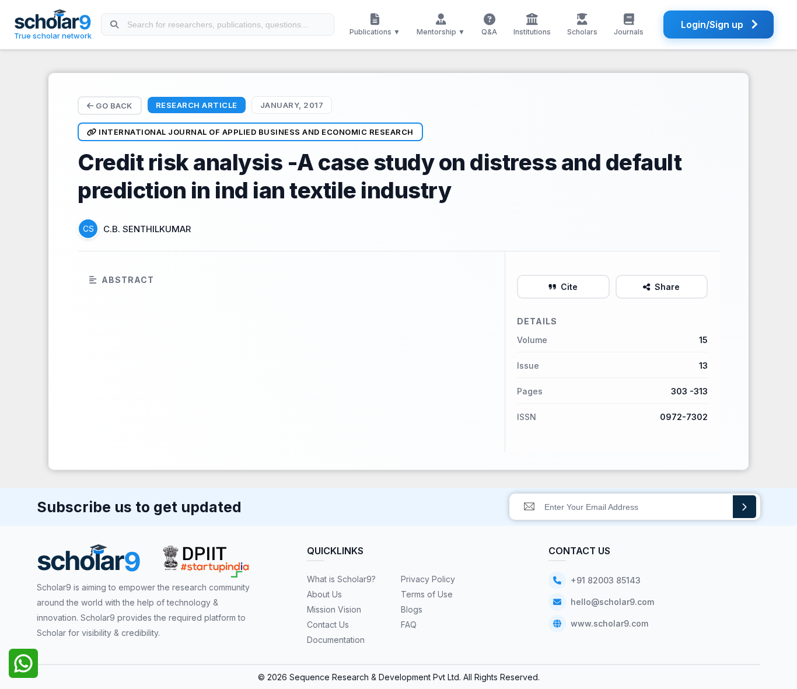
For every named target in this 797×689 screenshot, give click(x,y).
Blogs (411, 609)
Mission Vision (334, 609)
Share (667, 287)
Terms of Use (427, 594)
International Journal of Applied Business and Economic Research (255, 132)
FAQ (409, 624)
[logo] (89, 562)
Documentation (336, 640)
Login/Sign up (712, 24)
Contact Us (328, 624)
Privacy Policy (428, 579)
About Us (324, 594)
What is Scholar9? (341, 579)
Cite (569, 287)
